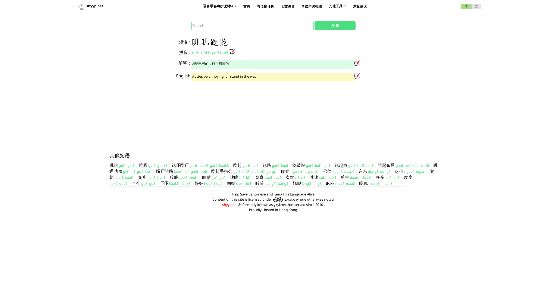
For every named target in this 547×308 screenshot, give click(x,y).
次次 (289, 177)
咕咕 (206, 177)
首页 (246, 6)
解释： (185, 63)
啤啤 (234, 177)
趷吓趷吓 (180, 165)
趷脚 (143, 165)
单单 (345, 177)
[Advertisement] (238, 113)
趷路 (267, 165)
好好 (199, 183)
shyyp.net (230, 204)
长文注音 (288, 6)
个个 (136, 183)
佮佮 (327, 171)
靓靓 (297, 183)
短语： (185, 42)
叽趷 (113, 165)
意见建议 (360, 6)
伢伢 (399, 171)
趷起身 (341, 165)
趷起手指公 (221, 171)
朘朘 (174, 177)
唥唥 (259, 183)
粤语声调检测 (311, 6)
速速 (314, 177)
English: (183, 76)
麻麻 (330, 183)
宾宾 (142, 177)
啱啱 (285, 171)
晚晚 (363, 183)
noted (329, 199)
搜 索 (335, 25)
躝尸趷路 (164, 171)
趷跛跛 (298, 165)
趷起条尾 (386, 165)
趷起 (237, 165)
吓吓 (164, 183)
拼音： (185, 52)
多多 (380, 177)
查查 (259, 177)
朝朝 (231, 183)
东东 (363, 171)
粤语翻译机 (265, 6)
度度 (408, 177)
